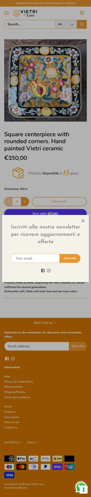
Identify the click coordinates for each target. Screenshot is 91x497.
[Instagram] (49, 270)
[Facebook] (43, 270)
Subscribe (70, 258)
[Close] (83, 220)
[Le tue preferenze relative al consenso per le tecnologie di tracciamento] (84, 490)
